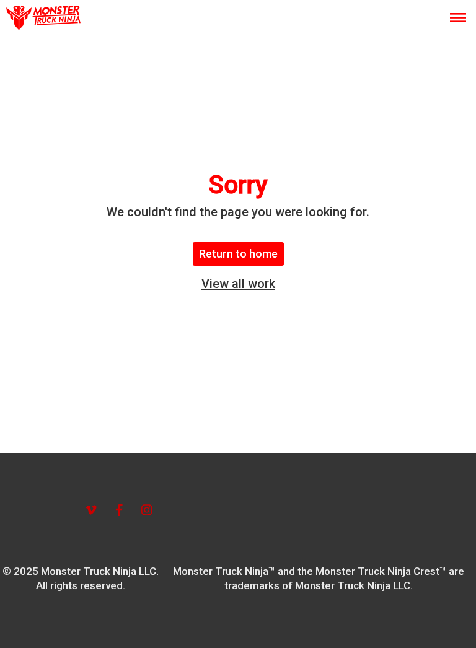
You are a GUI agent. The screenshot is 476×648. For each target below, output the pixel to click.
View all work (238, 283)
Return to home (238, 253)
